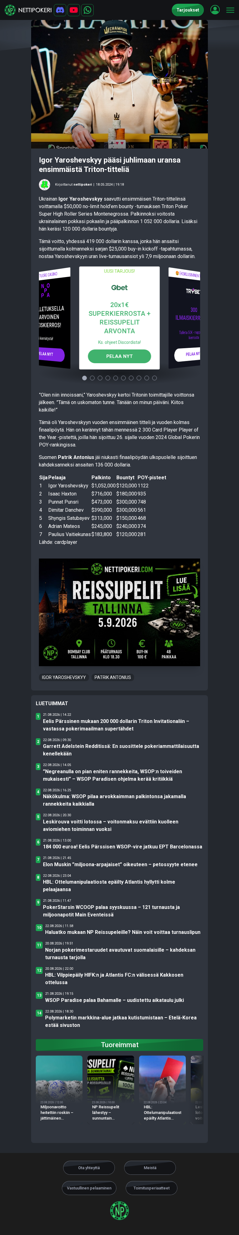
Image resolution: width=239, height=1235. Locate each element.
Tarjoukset (187, 9)
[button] (215, 9)
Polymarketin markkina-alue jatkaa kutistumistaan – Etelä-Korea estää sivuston (121, 1021)
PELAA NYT (45, 354)
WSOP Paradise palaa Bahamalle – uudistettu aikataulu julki (114, 1000)
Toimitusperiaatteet (152, 1188)
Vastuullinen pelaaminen (89, 1188)
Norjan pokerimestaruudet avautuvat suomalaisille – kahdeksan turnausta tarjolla (120, 953)
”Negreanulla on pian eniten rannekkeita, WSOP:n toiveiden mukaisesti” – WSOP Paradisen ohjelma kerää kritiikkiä (112, 775)
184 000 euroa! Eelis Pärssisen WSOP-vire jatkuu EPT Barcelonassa (122, 847)
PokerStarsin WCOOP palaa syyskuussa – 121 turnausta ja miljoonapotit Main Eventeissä (111, 911)
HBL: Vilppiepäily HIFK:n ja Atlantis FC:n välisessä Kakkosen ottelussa (114, 978)
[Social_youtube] (74, 10)
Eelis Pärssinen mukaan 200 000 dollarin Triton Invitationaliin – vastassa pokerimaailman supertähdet (116, 725)
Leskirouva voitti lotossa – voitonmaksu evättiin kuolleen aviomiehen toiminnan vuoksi (110, 825)
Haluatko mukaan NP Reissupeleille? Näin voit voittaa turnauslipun (122, 932)
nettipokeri (82, 185)
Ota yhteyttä (89, 1167)
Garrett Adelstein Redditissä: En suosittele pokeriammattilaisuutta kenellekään (121, 750)
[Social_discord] (60, 10)
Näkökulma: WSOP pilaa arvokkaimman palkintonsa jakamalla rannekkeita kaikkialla (114, 800)
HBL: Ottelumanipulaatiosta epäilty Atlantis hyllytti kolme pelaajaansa (109, 885)
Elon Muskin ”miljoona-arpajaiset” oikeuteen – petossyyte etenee (120, 864)
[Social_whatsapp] (87, 10)
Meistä (150, 1167)
